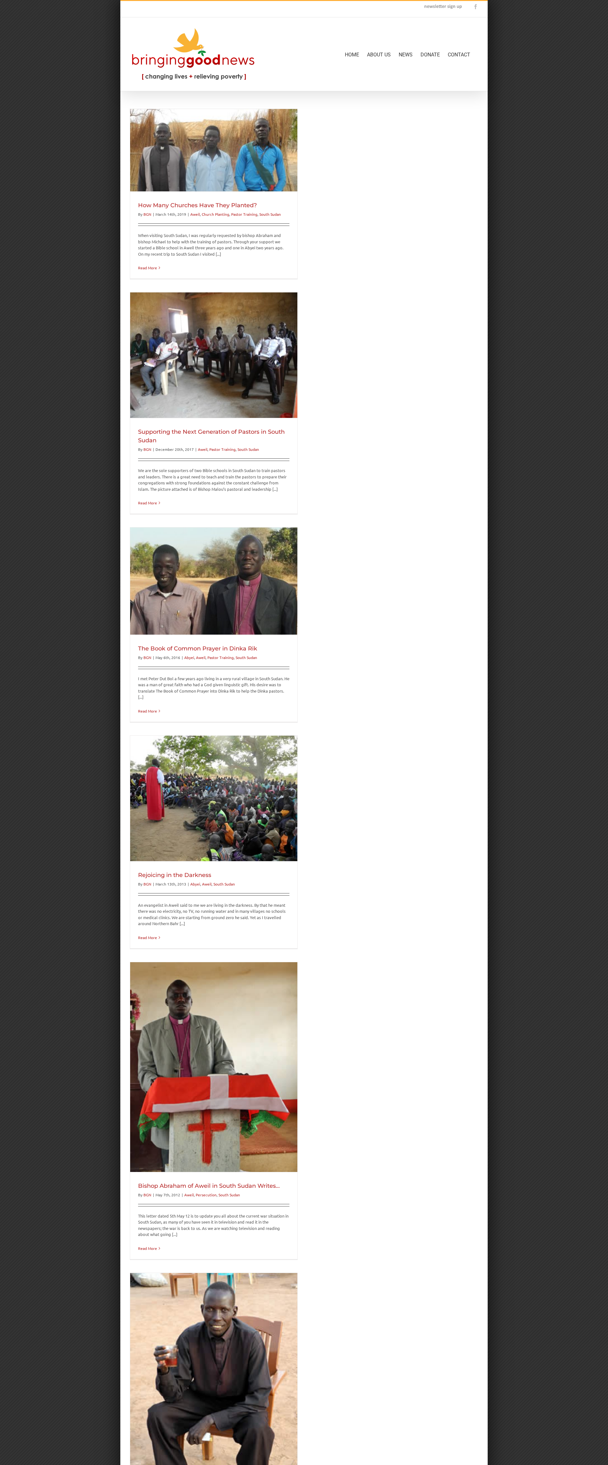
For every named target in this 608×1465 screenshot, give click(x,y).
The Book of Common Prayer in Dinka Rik (197, 648)
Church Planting (215, 214)
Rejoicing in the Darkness (174, 875)
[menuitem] (356, 54)
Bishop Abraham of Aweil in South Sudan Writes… (209, 1185)
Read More (147, 267)
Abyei (189, 657)
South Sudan (270, 214)
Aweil (195, 214)
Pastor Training (244, 214)
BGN (147, 214)
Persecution (206, 1194)
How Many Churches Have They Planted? (197, 205)
